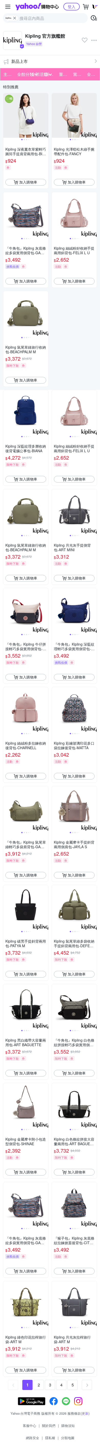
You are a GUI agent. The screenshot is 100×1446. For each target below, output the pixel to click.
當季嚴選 (78, 74)
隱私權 (50, 1437)
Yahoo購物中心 (37, 6)
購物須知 (68, 1425)
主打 (7, 74)
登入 (71, 6)
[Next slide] (45, 115)
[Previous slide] (6, 115)
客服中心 (29, 1425)
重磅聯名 (64, 74)
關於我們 (48, 1425)
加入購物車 (28, 182)
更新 (85, 1413)
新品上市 (19, 61)
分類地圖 (67, 1437)
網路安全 (32, 1437)
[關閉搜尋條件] (14, 18)
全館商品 (92, 74)
